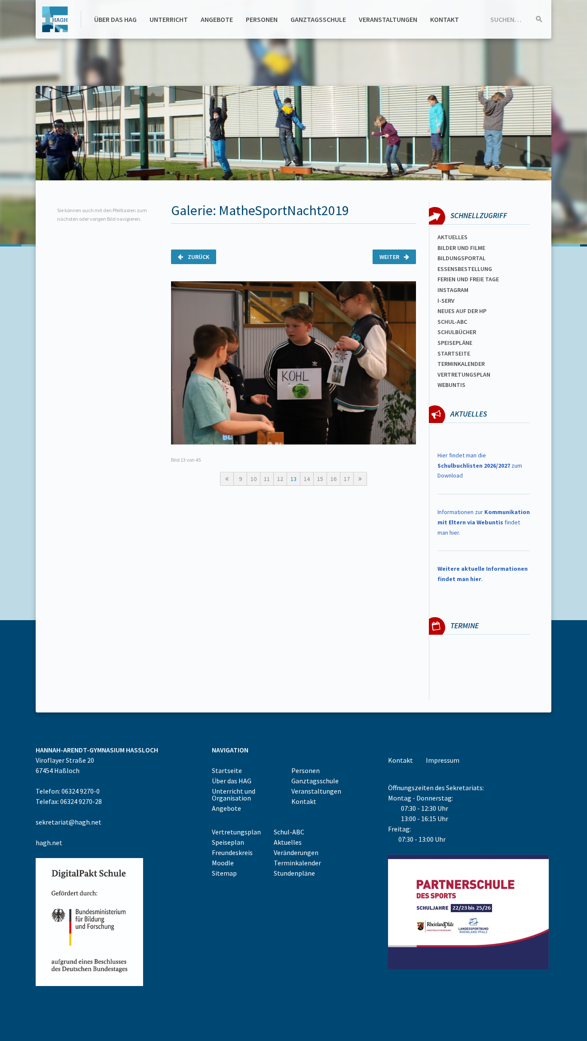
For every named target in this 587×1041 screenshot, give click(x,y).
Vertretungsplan (463, 374)
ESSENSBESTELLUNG (464, 269)
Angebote (217, 19)
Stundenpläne (294, 873)
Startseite (453, 353)
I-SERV (446, 300)
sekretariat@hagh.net (68, 822)
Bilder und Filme (461, 248)
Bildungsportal (461, 258)
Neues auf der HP (461, 311)
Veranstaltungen (388, 19)
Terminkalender (461, 364)
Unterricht (169, 19)
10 (254, 479)
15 (320, 479)
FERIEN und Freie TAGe (468, 279)
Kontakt (444, 19)
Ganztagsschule (318, 19)
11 (267, 479)
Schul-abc (452, 322)
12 (280, 479)
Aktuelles (452, 237)
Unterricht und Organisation (233, 794)
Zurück (197, 257)
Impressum (442, 760)
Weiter (390, 257)
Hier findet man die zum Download (479, 465)
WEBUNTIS (451, 385)
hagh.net (49, 842)
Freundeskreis (232, 852)
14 (307, 479)
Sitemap (224, 873)
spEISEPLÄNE (454, 343)
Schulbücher (456, 332)
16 (333, 479)
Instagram (452, 290)
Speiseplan (228, 842)
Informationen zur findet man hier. (483, 522)
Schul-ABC (289, 832)
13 (293, 479)
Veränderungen (296, 852)
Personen (262, 19)
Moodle (223, 862)
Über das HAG (115, 19)
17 (347, 479)
